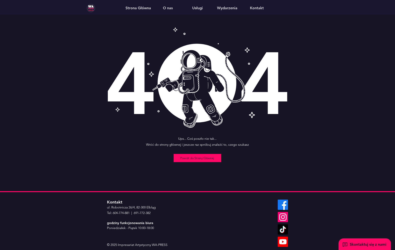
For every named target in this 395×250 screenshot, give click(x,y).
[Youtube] (283, 242)
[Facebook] (283, 205)
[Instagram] (283, 217)
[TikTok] (283, 229)
